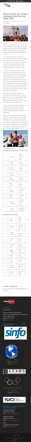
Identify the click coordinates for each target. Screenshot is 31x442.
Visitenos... (16, 440)
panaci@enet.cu (10, 320)
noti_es (22, 21)
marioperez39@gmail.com (12, 420)
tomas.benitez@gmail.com (12, 413)
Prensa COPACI (9, 21)
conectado (16, 288)
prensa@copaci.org (11, 426)
